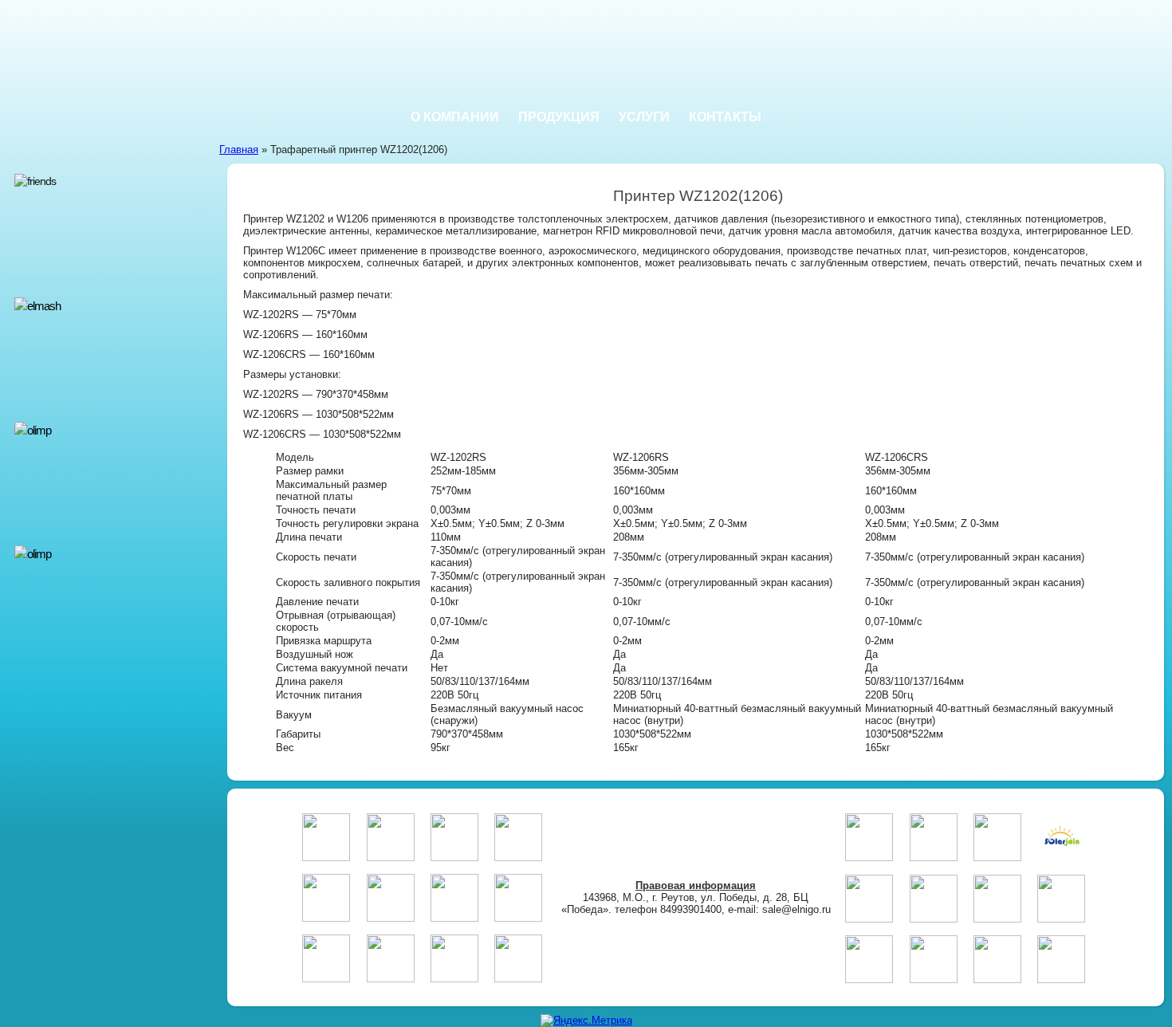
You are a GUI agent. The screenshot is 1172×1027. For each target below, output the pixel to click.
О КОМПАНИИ (455, 117)
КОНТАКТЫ (725, 117)
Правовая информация (695, 885)
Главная (238, 149)
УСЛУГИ (644, 117)
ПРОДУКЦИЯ (559, 117)
